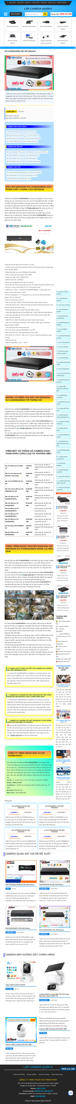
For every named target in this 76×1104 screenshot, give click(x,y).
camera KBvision (64, 634)
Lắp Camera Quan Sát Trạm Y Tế (63, 721)
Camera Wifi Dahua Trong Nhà (62, 396)
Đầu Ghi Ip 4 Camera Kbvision (62, 293)
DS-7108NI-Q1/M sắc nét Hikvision (63, 596)
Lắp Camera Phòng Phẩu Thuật (63, 363)
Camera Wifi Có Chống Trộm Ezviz (63, 422)
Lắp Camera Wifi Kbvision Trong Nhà (15, 155)
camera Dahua (63, 626)
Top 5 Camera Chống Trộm (32, 135)
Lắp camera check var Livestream (14, 138)
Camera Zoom (52, 2)
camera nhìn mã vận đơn (30, 131)
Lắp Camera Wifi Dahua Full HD (63, 436)
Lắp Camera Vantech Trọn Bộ (30, 175)
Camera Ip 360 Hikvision (63, 476)
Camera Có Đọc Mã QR (63, 342)
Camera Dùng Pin (61, 2)
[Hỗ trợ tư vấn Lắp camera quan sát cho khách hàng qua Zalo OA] (70, 1093)
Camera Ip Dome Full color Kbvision (62, 317)
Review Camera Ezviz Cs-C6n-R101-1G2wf (63, 778)
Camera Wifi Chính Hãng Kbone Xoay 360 (63, 482)
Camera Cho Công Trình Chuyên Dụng (63, 374)
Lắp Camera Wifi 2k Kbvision (30, 158)
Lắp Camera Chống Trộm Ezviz (14, 158)
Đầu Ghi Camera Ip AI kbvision (62, 310)
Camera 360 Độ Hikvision (61, 464)
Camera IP (27, 2)
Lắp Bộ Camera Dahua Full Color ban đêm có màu (18, 178)
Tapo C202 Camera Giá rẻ (15, 985)
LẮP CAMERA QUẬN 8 (38, 8)
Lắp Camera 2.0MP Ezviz (42, 152)
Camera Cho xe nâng (62, 347)
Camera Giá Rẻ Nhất (62, 358)
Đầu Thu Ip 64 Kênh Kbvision (62, 299)
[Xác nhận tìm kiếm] (45, 14)
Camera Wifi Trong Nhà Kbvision (63, 323)
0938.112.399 (68, 1069)
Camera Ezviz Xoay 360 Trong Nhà (63, 488)
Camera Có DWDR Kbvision (62, 330)
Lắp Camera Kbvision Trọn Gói (13, 175)
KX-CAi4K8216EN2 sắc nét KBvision (20, 51)
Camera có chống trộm (63, 369)
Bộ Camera (13, 2)
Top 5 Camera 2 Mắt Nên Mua (13, 141)
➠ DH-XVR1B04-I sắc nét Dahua (62, 507)
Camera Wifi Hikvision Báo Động (32, 161)
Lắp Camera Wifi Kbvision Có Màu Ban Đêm (62, 388)
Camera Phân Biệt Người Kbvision (63, 337)
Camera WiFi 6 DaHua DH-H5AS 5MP (53, 1029)
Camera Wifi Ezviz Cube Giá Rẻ (63, 403)
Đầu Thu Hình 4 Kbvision (63, 305)
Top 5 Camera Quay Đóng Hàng (32, 138)
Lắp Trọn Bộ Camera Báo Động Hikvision (16, 172)
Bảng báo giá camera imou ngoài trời (15, 135)
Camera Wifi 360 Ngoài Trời (32, 155)
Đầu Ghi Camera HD (63, 659)
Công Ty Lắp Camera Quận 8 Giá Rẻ (38, 1101)
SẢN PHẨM (15, 14)
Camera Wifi (20, 2)
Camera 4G (43, 2)
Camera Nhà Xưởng (57, 1074)
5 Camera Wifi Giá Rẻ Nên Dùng (14, 131)
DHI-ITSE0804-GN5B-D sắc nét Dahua (20, 884)
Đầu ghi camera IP (63, 661)
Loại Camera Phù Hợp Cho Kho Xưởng (63, 685)
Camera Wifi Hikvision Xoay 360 (62, 471)
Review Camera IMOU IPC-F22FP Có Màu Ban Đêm (63, 761)
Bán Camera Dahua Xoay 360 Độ (62, 458)
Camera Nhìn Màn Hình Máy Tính (63, 381)
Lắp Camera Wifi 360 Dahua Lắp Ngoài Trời (63, 416)
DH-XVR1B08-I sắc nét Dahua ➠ (63, 537)
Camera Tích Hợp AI (63, 651)
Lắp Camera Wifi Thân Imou (63, 409)
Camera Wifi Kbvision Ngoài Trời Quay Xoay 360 (63, 443)
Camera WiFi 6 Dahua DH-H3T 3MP (19, 1044)
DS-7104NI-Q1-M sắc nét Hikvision (63, 566)
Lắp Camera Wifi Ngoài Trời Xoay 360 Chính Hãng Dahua (20, 152)
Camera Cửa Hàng (43, 1074)
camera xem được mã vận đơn (29, 141)
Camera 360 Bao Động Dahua (63, 451)
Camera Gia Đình (31, 1074)
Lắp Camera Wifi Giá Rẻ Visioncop (14, 161)
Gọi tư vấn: (61, 14)
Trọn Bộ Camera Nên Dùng (34, 172)
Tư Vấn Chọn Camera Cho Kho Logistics (62, 352)
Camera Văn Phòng (19, 1074)
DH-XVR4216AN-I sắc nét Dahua (51, 930)
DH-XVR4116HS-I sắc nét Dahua (18, 928)
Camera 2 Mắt (35, 2)
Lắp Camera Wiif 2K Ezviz (62, 429)
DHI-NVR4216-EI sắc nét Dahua (51, 884)
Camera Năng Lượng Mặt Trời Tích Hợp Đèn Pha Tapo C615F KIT (54, 995)
